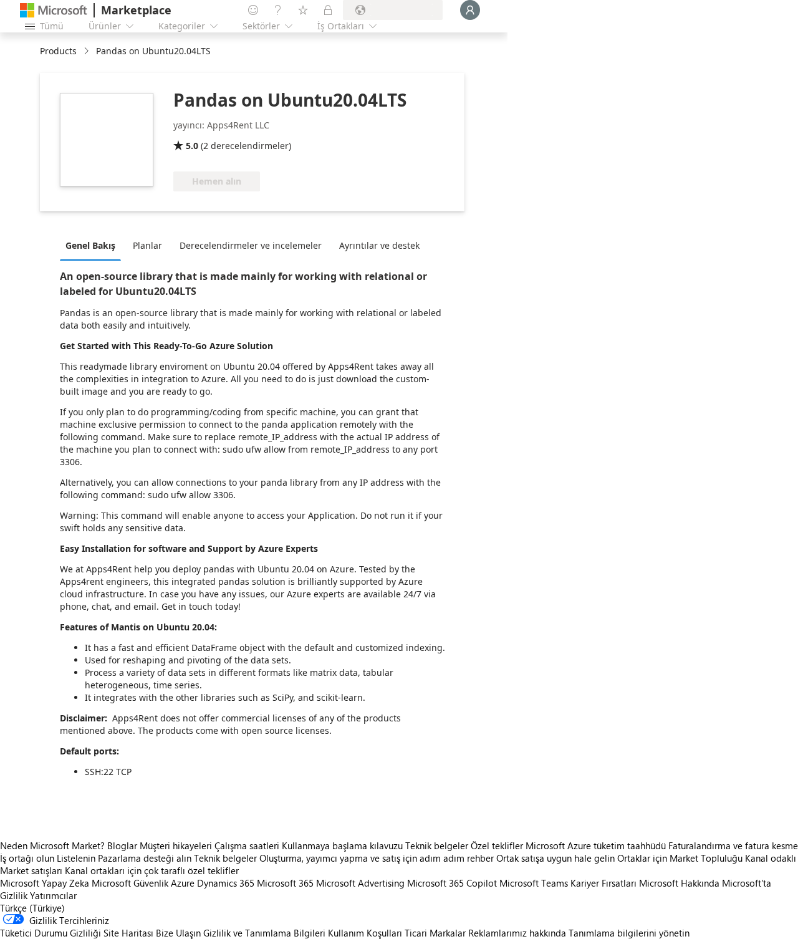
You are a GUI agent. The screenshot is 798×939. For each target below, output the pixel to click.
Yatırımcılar (53, 895)
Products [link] (58, 51)
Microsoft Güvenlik (130, 883)
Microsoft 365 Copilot (452, 883)
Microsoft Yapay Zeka (44, 883)
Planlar (147, 245)
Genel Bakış (90, 245)
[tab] (93, 245)
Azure (183, 883)
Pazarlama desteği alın (144, 858)
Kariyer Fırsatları (603, 883)
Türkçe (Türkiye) (32, 908)
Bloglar (122, 845)
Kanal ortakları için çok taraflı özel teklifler (152, 870)
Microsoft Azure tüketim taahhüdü (597, 845)
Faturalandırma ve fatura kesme (733, 845)
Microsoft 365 (285, 883)
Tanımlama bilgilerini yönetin (629, 933)
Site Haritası (128, 933)
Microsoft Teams (533, 883)
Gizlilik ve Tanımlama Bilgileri (264, 933)
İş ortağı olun (27, 858)
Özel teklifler (497, 845)
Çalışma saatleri (246, 845)
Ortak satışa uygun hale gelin (555, 858)
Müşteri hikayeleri (176, 845)
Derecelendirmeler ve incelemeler (251, 245)
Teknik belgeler (436, 845)
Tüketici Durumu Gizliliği (50, 933)
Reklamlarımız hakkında (517, 933)
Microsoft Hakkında (679, 883)
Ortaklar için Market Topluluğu (680, 858)
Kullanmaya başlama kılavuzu (342, 845)
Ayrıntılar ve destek (379, 245)
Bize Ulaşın (178, 933)
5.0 (192, 146)
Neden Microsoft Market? (52, 845)
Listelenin (76, 858)
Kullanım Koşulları (365, 933)
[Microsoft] (53, 10)
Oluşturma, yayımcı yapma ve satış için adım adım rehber (376, 858)
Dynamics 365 (225, 883)
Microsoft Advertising (360, 883)
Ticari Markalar (435, 933)
